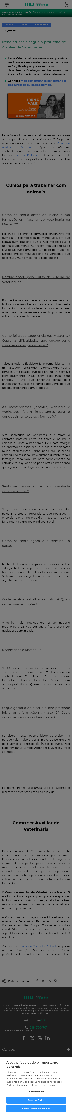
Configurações (36, 1091)
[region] (36, 1085)
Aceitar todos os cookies (36, 1108)
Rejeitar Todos (36, 1100)
